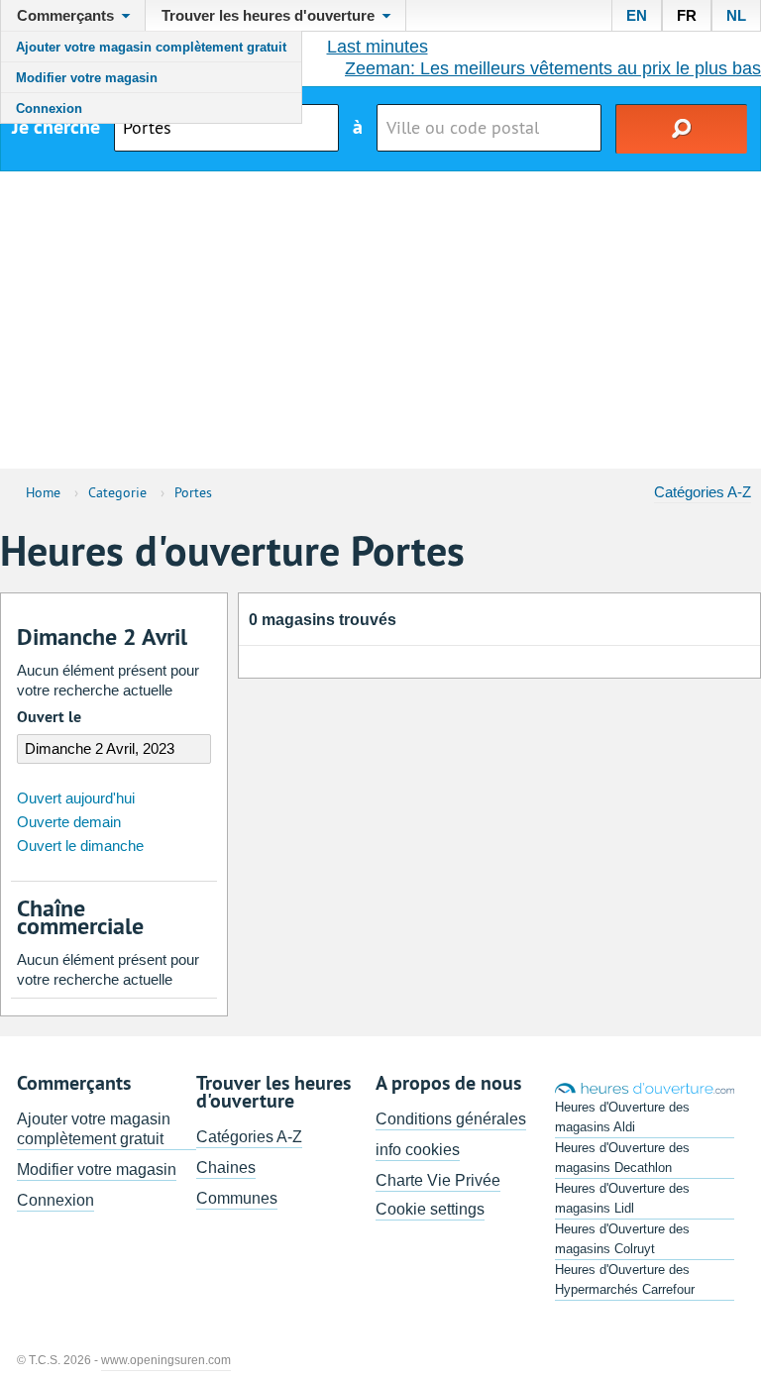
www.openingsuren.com (166, 1360)
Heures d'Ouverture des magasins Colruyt (622, 1239)
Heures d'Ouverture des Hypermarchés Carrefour (625, 1279)
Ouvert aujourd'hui (76, 798)
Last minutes (377, 46)
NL (736, 15)
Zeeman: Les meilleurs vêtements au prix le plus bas (553, 68)
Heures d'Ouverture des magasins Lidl (622, 1198)
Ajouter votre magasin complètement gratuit (151, 47)
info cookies (418, 1149)
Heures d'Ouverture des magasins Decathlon (622, 1157)
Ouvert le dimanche (80, 845)
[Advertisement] (380, 320)
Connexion (49, 108)
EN (636, 15)
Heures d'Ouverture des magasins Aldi (622, 1117)
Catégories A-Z (702, 491)
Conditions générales (451, 1119)
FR (687, 15)
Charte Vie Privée (438, 1180)
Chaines (226, 1167)
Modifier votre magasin (87, 77)
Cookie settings (430, 1209)
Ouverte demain (69, 821)
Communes (236, 1198)
